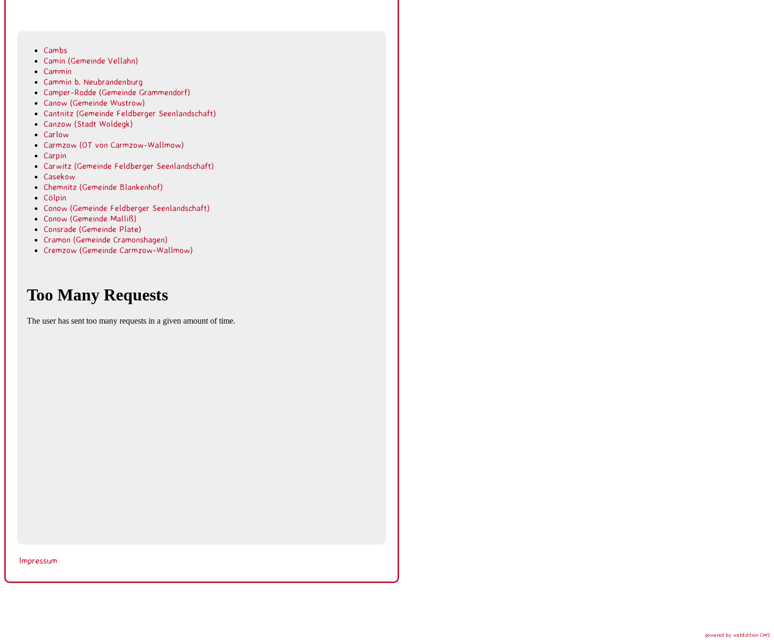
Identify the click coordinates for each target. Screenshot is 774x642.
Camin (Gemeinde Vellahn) (91, 60)
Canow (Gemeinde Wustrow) (94, 102)
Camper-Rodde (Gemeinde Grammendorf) (117, 92)
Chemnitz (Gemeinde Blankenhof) (103, 187)
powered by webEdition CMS (737, 634)
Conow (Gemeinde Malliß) (90, 218)
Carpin (55, 155)
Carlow (56, 134)
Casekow (59, 176)
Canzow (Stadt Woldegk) (88, 123)
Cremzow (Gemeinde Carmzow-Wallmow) (118, 250)
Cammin (58, 71)
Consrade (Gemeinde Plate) (92, 229)
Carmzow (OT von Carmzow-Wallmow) (114, 144)
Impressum (38, 560)
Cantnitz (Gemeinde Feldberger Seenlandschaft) (130, 113)
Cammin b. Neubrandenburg (93, 81)
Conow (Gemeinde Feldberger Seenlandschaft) (127, 208)
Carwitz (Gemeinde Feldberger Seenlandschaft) (129, 165)
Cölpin (55, 197)
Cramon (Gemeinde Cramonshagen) (105, 239)
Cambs (55, 50)
